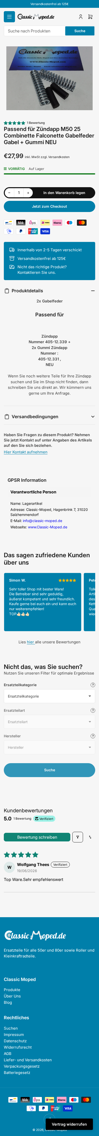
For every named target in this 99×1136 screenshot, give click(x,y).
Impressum (14, 1034)
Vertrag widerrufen (69, 1124)
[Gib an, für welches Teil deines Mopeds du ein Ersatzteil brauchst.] (93, 710)
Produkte (12, 989)
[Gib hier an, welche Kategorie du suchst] (93, 685)
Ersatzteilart (14, 710)
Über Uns (12, 996)
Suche (79, 31)
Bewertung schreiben (37, 837)
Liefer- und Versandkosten (28, 1059)
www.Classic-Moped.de (47, 527)
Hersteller (12, 736)
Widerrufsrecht (18, 1047)
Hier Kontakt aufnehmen (25, 452)
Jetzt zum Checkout (49, 206)
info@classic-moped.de (42, 520)
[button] (15, 123)
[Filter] (77, 837)
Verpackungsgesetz (22, 1066)
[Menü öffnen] (9, 16)
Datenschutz (15, 1040)
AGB (7, 1053)
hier (31, 642)
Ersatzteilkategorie (20, 685)
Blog (8, 1002)
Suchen (11, 1028)
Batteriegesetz (17, 1072)
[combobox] (49, 31)
